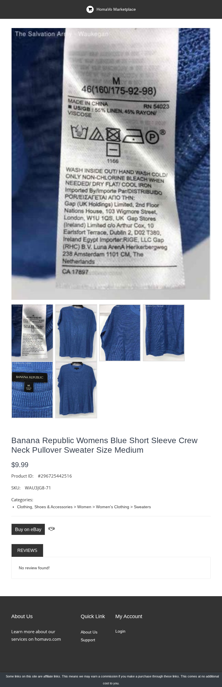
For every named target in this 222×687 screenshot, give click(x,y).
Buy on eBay (28, 529)
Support (88, 640)
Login (120, 631)
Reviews (27, 550)
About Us (89, 632)
